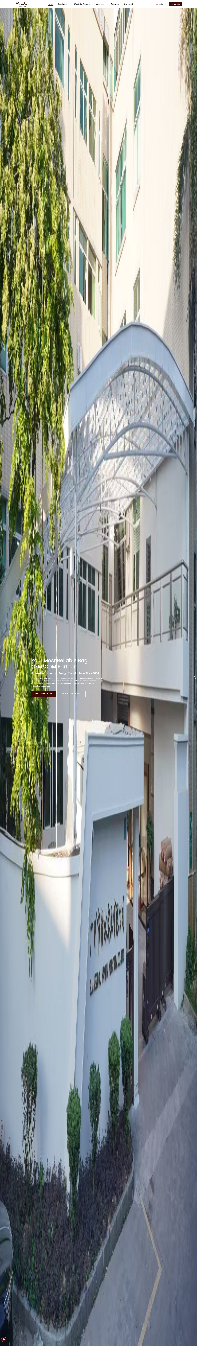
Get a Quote (175, 4)
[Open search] (152, 4)
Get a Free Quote (43, 693)
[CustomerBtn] (3, 1339)
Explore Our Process (72, 693)
